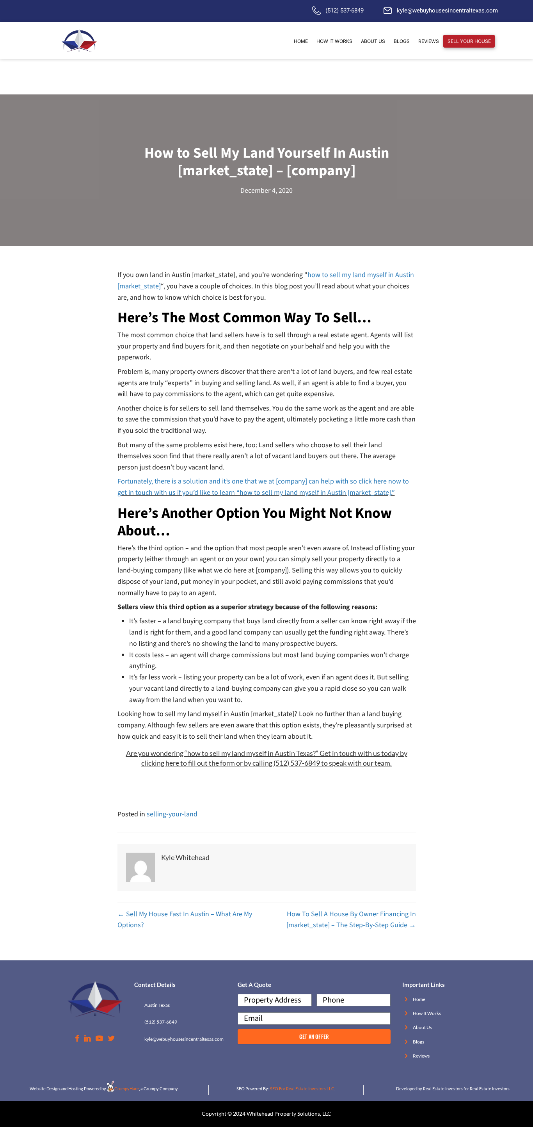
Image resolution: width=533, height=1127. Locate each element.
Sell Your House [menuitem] (469, 41)
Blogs (418, 1042)
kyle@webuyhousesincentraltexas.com (447, 10)
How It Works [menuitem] (334, 41)
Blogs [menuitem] (402, 41)
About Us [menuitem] (373, 41)
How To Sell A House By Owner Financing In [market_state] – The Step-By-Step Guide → (351, 919)
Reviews (421, 1056)
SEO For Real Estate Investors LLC (302, 1088)
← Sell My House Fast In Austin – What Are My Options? (184, 919)
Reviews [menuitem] (428, 41)
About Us (422, 1027)
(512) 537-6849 (344, 10)
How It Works (427, 1013)
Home (419, 999)
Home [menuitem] (301, 41)
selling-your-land (172, 814)
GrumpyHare (126, 1088)
